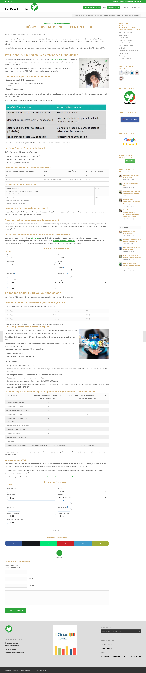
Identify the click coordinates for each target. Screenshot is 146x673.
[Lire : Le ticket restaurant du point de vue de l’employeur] (120, 256)
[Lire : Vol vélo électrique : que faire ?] (120, 184)
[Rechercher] (139, 7)
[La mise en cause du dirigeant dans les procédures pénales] (1, 336)
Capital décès (123, 38)
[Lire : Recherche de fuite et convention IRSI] (120, 232)
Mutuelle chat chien (126, 45)
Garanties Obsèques (126, 40)
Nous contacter (106, 644)
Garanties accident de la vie (128, 51)
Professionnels (63, 24)
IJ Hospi (122, 48)
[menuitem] (92, 7)
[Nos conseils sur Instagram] (121, 78)
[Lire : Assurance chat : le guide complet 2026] (120, 176)
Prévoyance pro (124, 43)
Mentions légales (107, 648)
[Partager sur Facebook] (13, 543)
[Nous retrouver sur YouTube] (137, 72)
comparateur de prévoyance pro (64, 241)
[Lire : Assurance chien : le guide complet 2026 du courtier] (120, 192)
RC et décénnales (125, 59)
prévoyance (34, 238)
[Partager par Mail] (100, 543)
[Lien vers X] (11, 1)
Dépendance (123, 53)
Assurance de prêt (125, 32)
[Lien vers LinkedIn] (8, 1)
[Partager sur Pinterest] (65, 543)
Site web (31, 585)
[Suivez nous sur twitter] (126, 72)
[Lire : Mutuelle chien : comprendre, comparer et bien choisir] (120, 200)
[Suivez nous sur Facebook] (121, 72)
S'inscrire (130, 161)
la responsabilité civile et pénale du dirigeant (62, 477)
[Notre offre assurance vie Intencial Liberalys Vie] (144, 336)
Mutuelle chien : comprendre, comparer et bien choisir (131, 202)
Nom (30, 572)
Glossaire (104, 652)
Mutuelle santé (124, 35)
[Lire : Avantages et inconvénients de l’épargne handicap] (120, 240)
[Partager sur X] (31, 543)
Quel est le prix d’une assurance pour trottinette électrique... (131, 266)
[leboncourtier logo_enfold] (22, 7)
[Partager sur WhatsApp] (48, 543)
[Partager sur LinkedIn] (82, 543)
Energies (122, 56)
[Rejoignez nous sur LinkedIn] (131, 72)
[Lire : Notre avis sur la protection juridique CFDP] (120, 248)
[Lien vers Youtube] (14, 1)
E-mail (31, 578)
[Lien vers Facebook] (5, 1)
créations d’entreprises (57, 59)
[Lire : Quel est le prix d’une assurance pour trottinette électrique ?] (120, 264)
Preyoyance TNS (50, 24)
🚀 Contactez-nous (130, 119)
